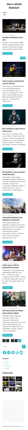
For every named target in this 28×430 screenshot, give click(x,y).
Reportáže (10, 215)
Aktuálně (6, 362)
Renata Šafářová (12, 35)
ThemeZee (22, 426)
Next (24, 58)
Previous (21, 58)
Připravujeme (12, 79)
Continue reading (7, 53)
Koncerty (10, 263)
